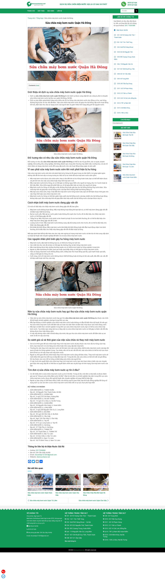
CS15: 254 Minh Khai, (123, 108)
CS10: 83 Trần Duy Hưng (124, 83)
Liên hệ (59, 11)
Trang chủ (31, 11)
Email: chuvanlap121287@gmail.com (38, 536)
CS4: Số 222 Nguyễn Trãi (124, 52)
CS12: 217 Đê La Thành (124, 93)
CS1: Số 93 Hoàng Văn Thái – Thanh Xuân (125, 36)
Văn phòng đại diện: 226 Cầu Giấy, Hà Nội (40, 532)
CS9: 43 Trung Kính (123, 79)
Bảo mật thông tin (70, 541)
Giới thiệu (41, 11)
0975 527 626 (132, 3)
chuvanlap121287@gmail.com (46, 455)
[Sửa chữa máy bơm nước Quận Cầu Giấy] (68, 482)
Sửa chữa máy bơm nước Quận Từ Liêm (43, 500)
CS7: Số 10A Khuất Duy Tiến (126, 69)
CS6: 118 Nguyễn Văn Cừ (125, 64)
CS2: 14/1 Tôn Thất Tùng (124, 42)
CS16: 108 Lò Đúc (122, 113)
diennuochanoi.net (43, 457)
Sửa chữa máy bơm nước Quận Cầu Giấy (93, 500)
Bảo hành (50, 11)
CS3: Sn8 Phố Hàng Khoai (125, 47)
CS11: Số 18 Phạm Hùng (124, 88)
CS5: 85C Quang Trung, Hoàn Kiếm (124, 58)
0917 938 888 (130, 25)
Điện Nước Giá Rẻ (122, 30)
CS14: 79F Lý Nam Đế (124, 103)
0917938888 (40, 450)
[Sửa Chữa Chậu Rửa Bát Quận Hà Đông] (96, 482)
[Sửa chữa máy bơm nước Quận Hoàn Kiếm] (40, 482)
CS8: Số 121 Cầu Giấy (124, 74)
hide (37, 85)
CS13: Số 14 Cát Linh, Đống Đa (126, 98)
